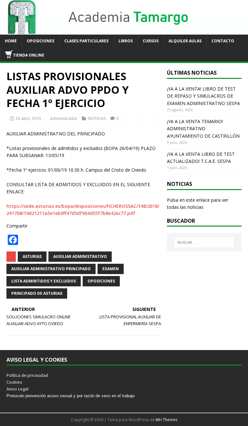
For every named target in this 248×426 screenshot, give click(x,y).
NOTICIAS (97, 118)
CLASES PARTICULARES (86, 41)
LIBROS (126, 41)
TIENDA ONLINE (28, 55)
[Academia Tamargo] (124, 31)
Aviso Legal (17, 389)
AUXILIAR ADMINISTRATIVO (80, 256)
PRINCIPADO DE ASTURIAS (36, 293)
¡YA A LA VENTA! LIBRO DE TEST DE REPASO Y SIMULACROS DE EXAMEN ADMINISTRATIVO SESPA (203, 96)
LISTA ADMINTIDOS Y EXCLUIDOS (43, 281)
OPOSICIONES (40, 41)
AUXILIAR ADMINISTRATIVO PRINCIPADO (51, 269)
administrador (64, 118)
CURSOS (151, 41)
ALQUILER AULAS (185, 41)
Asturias (32, 256)
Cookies (14, 382)
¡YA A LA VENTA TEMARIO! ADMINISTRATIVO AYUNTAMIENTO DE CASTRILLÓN (203, 128)
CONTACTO (223, 41)
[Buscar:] (204, 242)
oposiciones (101, 281)
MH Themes (166, 419)
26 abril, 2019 (28, 118)
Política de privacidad (27, 375)
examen (110, 269)
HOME (11, 41)
